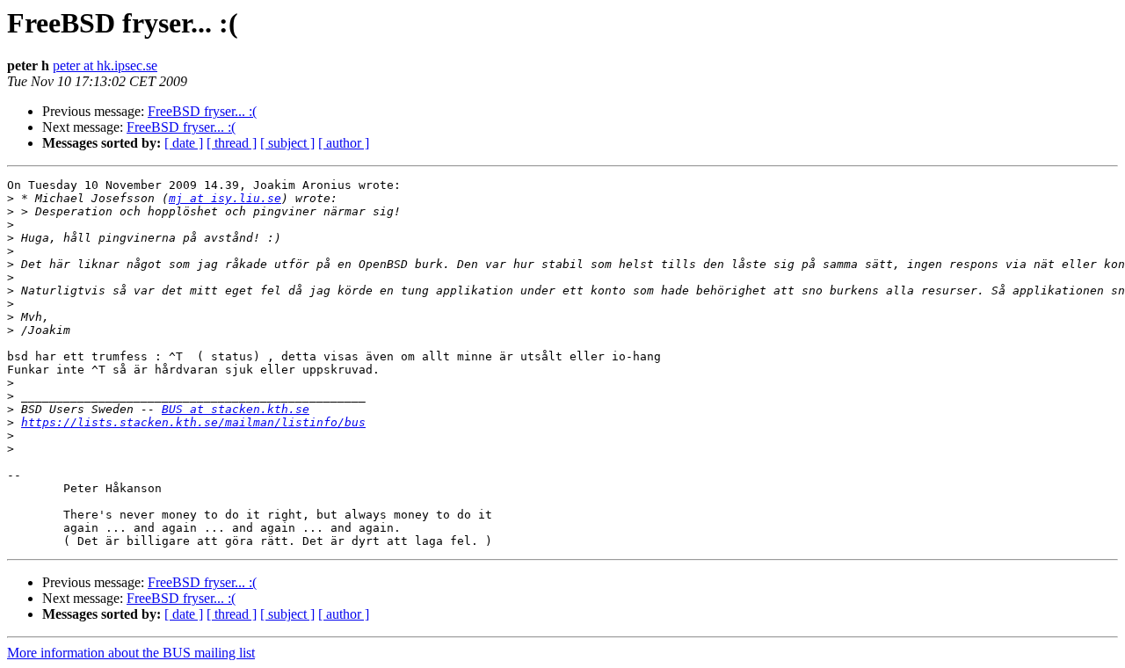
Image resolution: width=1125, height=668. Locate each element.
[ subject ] (287, 142)
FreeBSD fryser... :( (202, 111)
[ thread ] (232, 142)
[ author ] (343, 142)
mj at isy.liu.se (225, 198)
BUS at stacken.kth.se (235, 409)
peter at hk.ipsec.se (105, 65)
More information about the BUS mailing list (131, 652)
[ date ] (183, 142)
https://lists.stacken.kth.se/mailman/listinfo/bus (193, 422)
